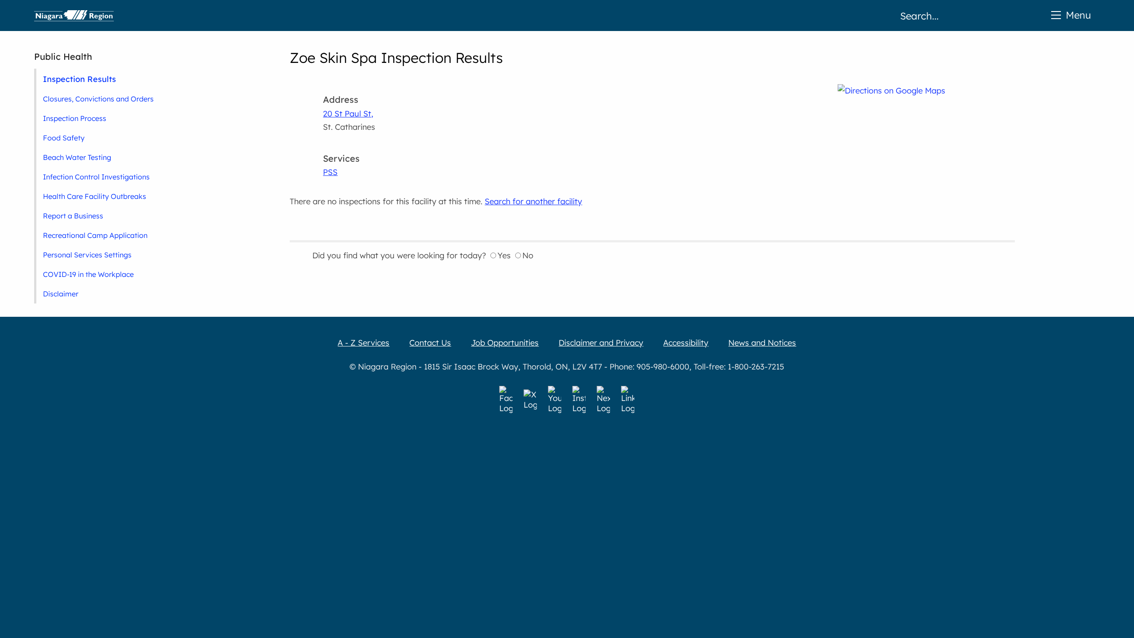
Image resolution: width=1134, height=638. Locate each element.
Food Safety (64, 137)
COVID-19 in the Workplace (88, 274)
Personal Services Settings (87, 254)
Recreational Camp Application (95, 235)
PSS (330, 172)
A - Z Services (363, 343)
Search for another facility (533, 201)
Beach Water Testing (77, 157)
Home (74, 15)
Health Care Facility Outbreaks (94, 196)
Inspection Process (74, 118)
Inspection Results (79, 79)
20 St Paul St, (348, 114)
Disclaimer (60, 293)
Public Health (63, 56)
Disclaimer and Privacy (601, 343)
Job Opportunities (505, 343)
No (527, 255)
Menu (1078, 15)
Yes (504, 255)
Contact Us (430, 343)
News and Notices (762, 343)
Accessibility (685, 343)
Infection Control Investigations (96, 176)
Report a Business (73, 215)
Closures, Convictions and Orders (98, 98)
